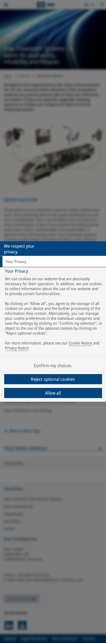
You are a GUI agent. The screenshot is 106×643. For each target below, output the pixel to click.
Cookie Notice (80, 343)
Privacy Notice (17, 348)
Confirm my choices (52, 365)
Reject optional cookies (53, 379)
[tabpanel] (53, 310)
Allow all (53, 393)
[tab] (53, 261)
